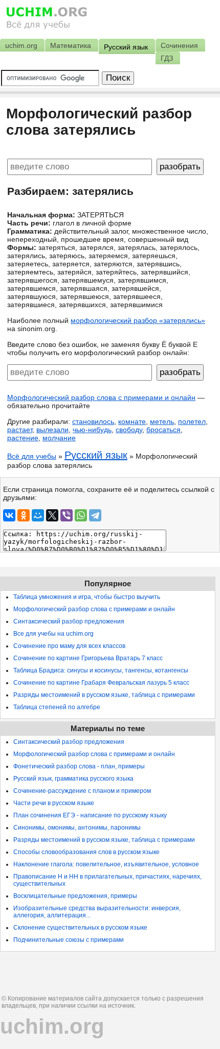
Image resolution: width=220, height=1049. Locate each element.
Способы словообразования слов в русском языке (86, 852)
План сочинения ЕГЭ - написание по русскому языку (90, 815)
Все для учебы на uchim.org (53, 633)
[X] (52, 515)
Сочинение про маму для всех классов (69, 646)
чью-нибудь (92, 430)
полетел (192, 421)
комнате (132, 421)
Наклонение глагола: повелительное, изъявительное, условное (106, 864)
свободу (129, 430)
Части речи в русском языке (53, 803)
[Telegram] (95, 515)
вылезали (52, 430)
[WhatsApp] (81, 515)
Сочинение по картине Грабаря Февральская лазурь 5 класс (101, 682)
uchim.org (52, 1026)
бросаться (163, 430)
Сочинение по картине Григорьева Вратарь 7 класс (88, 658)
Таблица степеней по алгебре (56, 707)
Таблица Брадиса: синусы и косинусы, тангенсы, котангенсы (100, 670)
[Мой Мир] (38, 515)
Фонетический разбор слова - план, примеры (79, 766)
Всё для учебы (31, 456)
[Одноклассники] (23, 515)
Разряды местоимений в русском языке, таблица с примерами (104, 694)
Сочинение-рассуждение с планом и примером (82, 790)
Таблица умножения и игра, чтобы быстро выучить (86, 597)
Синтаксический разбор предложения (68, 621)
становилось (93, 421)
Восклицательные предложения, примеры (75, 896)
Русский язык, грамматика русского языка (73, 778)
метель (162, 421)
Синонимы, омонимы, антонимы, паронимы (77, 827)
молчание (59, 438)
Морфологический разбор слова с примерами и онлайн (101, 397)
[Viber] (66, 515)
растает (19, 430)
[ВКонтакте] (9, 515)
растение (22, 438)
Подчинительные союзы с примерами (68, 939)
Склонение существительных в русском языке (80, 927)
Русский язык (95, 455)
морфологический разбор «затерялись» (138, 320)
